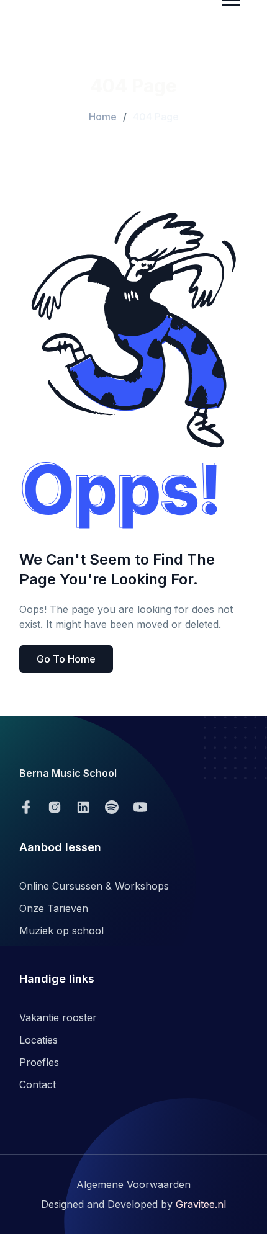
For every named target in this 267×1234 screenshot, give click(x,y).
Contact (37, 1084)
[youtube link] (140, 807)
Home (103, 116)
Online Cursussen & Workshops (94, 886)
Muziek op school (61, 930)
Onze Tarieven (53, 908)
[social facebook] (26, 807)
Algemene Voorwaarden (133, 1184)
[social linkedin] (83, 807)
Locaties (38, 1040)
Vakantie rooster (58, 1017)
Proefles (39, 1062)
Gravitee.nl (201, 1204)
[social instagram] (54, 807)
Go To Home (66, 659)
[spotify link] (111, 807)
